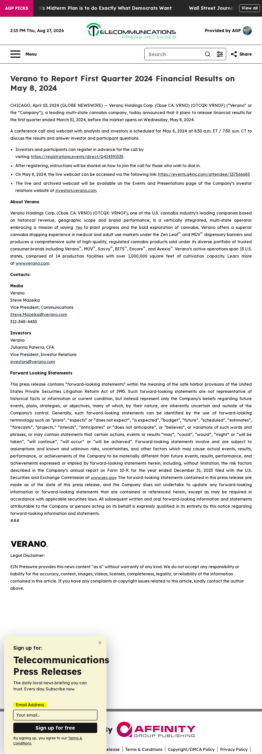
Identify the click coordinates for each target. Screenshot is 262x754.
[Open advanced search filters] (220, 54)
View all (250, 8)
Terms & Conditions (143, 749)
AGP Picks (16, 8)
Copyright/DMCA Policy (191, 749)
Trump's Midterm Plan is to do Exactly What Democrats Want (99, 8)
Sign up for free (55, 728)
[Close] (99, 642)
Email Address (30, 704)
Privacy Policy (234, 749)
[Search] (207, 54)
